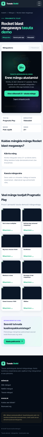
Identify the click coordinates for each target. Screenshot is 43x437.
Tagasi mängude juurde (21, 99)
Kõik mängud (6, 385)
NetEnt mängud (7, 389)
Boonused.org (6, 406)
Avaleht (3, 13)
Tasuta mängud (7, 392)
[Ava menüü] (39, 3)
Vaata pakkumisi (14, 341)
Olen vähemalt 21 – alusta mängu (21, 93)
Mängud (11, 13)
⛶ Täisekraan (34, 48)
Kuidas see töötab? (8, 402)
